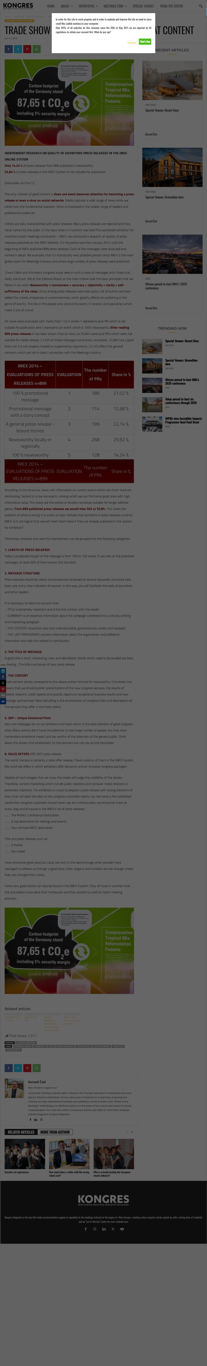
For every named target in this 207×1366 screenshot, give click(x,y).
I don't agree (131, 42)
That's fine (145, 41)
